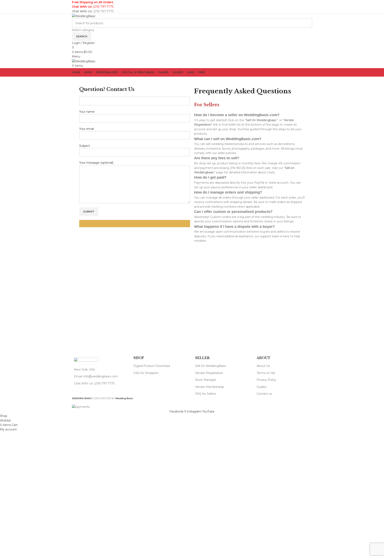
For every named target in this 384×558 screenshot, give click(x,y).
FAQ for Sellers (205, 394)
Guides (261, 387)
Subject (84, 146)
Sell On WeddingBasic (210, 366)
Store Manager (205, 380)
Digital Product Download (151, 366)
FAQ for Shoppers (145, 373)
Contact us (264, 394)
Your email (86, 129)
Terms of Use (266, 373)
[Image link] (86, 360)
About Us (263, 366)
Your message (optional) (96, 162)
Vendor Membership (209, 387)
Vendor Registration (209, 373)
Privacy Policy (266, 380)
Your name (87, 111)
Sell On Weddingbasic (261, 120)
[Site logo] (84, 16)
